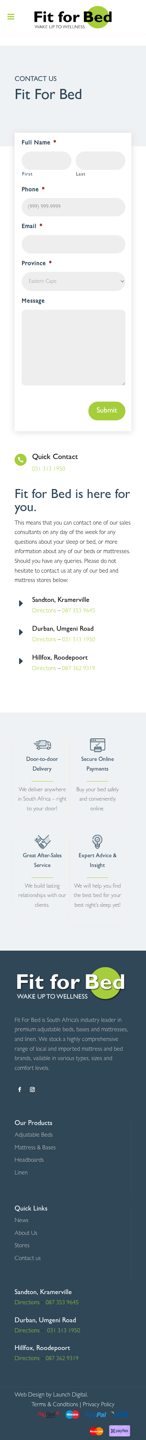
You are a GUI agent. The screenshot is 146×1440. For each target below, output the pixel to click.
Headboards (29, 1161)
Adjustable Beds (34, 1135)
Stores (22, 1246)
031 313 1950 (48, 469)
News (21, 1221)
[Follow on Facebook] (19, 1090)
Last (81, 174)
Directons (44, 640)
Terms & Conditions (54, 1405)
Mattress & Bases (35, 1148)
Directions (27, 1303)
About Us (26, 1234)
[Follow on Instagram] (32, 1090)
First (27, 174)
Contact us (28, 1259)
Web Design (30, 1395)
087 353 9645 (78, 611)
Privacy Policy (99, 1405)
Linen (21, 1173)
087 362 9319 (78, 669)
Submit (107, 411)
